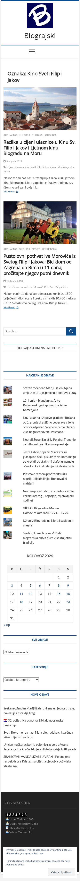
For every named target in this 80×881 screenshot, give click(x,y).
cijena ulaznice (16, 167)
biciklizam (13, 287)
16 (68, 593)
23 (68, 602)
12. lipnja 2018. (14, 280)
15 (59, 593)
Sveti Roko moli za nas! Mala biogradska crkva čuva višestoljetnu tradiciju (47, 537)
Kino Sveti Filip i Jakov (37, 167)
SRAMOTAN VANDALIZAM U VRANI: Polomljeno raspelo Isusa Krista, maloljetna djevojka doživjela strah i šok (37, 761)
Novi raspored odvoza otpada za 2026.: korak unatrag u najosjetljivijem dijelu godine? (49, 495)
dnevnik (24, 287)
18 (21, 602)
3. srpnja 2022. (14, 161)
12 (30, 593)
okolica (50, 135)
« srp (6, 625)
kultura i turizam (31, 135)
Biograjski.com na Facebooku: (39, 348)
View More (13, 192)
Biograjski (40, 35)
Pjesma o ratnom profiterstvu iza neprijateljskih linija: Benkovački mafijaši (45, 478)
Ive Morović (36, 287)
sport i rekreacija (44, 249)
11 (21, 593)
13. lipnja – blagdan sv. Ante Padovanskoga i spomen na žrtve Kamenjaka (45, 405)
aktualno (10, 135)
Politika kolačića (15, 864)
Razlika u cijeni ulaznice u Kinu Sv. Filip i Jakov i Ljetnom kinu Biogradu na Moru (39, 147)
